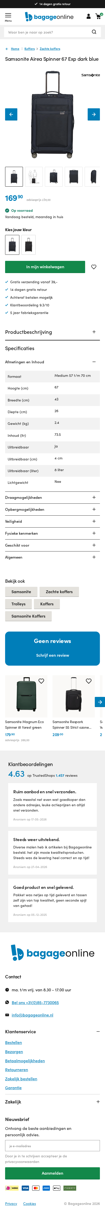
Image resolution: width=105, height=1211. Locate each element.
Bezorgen (14, 1051)
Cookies (29, 1203)
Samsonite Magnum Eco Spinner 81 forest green (24, 724)
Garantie (13, 1087)
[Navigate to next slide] (100, 702)
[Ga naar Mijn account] (88, 16)
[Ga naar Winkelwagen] (98, 16)
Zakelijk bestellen (21, 1078)
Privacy (11, 1203)
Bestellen (13, 1042)
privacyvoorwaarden (22, 1161)
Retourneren (16, 1069)
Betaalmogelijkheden (25, 1060)
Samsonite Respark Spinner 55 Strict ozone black (70, 724)
